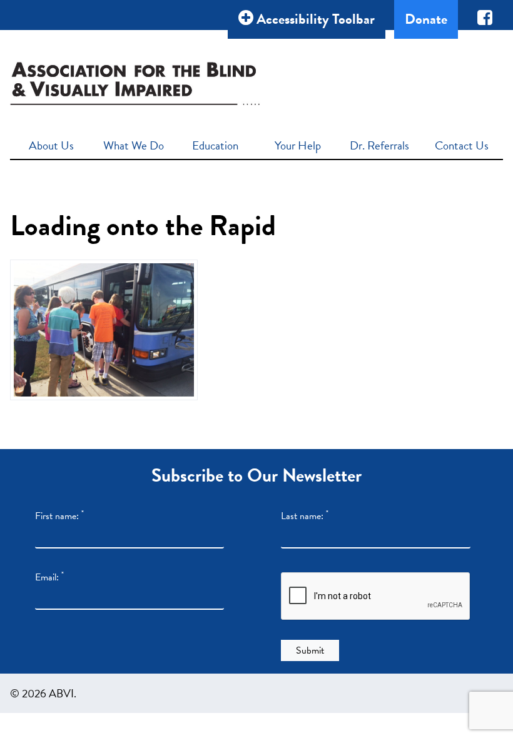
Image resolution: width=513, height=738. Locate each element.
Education (215, 145)
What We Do (133, 145)
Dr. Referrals (379, 145)
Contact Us (462, 145)
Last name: (304, 515)
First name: (59, 515)
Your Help (298, 145)
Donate (426, 18)
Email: (49, 577)
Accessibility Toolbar (314, 18)
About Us (51, 145)
